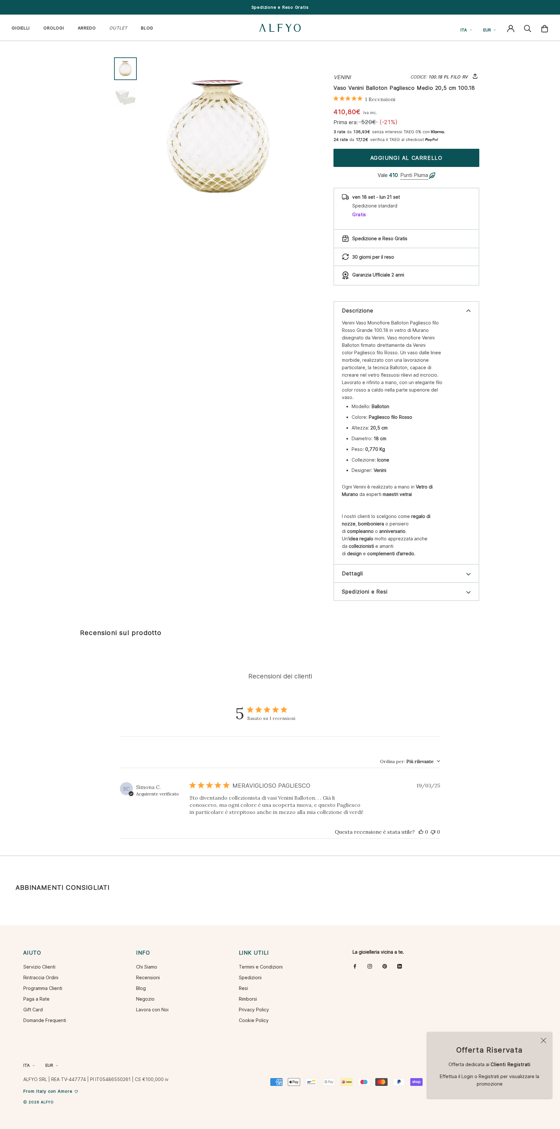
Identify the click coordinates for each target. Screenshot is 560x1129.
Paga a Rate (36, 999)
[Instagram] (370, 966)
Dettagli (352, 573)
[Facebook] (355, 966)
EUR (487, 29)
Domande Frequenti (44, 1020)
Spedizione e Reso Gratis (280, 7)
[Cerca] (527, 27)
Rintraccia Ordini (40, 977)
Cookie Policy (254, 1020)
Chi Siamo (146, 967)
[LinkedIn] (399, 966)
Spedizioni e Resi (365, 591)
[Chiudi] (543, 1040)
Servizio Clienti (39, 967)
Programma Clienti (42, 988)
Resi (243, 988)
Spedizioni (250, 977)
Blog (141, 988)
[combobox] (410, 761)
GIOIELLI (21, 27)
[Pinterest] (384, 966)
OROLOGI (53, 27)
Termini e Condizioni (261, 967)
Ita (464, 29)
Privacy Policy (254, 1009)
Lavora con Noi (152, 1009)
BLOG (147, 27)
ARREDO (87, 27)
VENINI (342, 77)
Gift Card (33, 1009)
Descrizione (357, 310)
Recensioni (148, 977)
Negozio (145, 999)
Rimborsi (248, 999)
